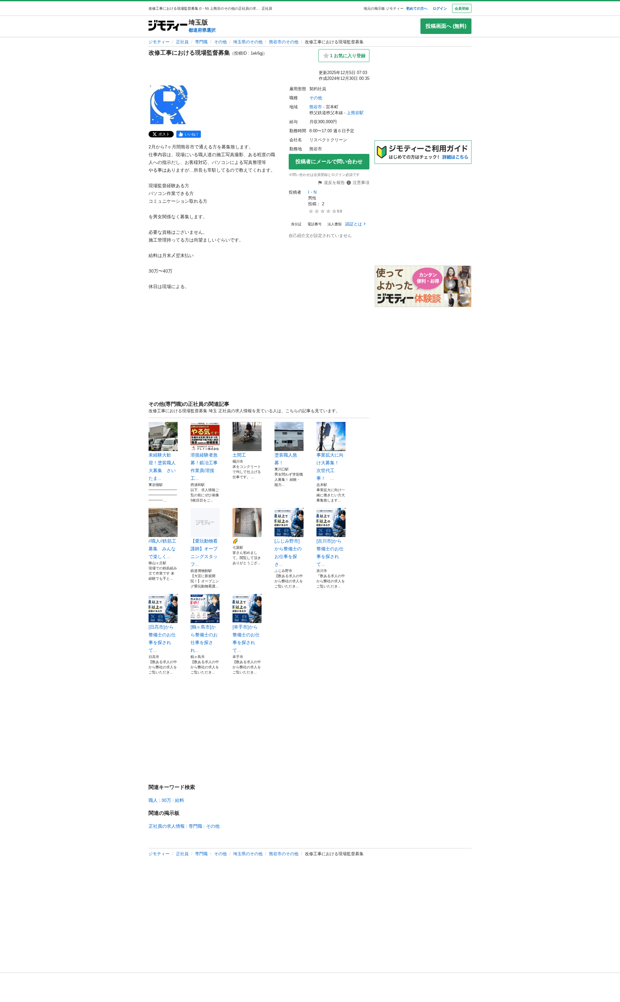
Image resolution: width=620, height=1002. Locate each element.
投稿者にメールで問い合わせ (329, 161)
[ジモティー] (168, 26)
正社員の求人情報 (167, 826)
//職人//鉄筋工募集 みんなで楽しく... (162, 548)
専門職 (201, 41)
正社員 (182, 41)
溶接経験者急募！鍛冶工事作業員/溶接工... (204, 466)
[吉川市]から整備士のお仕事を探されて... (330, 552)
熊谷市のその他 (283, 41)
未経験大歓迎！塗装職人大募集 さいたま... (162, 466)
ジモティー (159, 41)
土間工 (239, 455)
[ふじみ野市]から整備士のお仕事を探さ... (288, 552)
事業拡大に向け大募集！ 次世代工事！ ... (330, 466)
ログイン (440, 8)
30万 (166, 800)
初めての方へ (417, 8)
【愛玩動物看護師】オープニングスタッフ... (204, 552)
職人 (153, 800)
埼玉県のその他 (248, 41)
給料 (179, 800)
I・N (312, 192)
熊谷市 (315, 106)
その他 (220, 41)
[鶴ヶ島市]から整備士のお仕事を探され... (204, 638)
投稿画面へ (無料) (446, 26)
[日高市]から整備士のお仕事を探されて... (162, 638)
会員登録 (462, 8)
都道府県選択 (202, 30)
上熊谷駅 (355, 112)
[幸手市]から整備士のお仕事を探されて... (246, 638)
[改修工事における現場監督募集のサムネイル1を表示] (169, 104)
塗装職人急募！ (285, 458)
